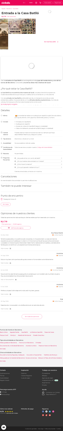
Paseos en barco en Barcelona (48, 345)
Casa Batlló (15, 8)
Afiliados (44, 375)
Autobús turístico (31, 345)
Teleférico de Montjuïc (51, 355)
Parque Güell (4, 335)
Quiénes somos (5, 373)
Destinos (23, 373)
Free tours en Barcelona (26, 342)
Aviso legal (40, 428)
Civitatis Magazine (26, 375)
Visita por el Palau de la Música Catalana (50, 358)
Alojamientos (46, 382)
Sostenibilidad (4, 378)
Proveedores (46, 373)
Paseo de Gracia (49, 332)
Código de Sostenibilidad (44, 147)
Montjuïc (13, 335)
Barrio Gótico (4, 332)
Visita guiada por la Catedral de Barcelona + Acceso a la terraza (18, 358)
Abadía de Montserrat (24, 335)
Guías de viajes (25, 378)
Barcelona (9, 8)
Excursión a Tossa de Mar (34, 355)
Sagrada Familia (14, 332)
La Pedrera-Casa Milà (36, 332)
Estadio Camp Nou (38, 335)
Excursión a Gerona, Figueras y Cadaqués (12, 355)
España (3, 8)
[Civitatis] (6, 3)
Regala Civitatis (4, 380)
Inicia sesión (47, 2)
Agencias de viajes (47, 378)
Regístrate (58, 2)
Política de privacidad (50, 428)
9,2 (4, 16)
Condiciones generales (31, 428)
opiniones (13, 16)
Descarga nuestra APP (8, 389)
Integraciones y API (48, 380)
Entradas (38, 342)
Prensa (2, 375)
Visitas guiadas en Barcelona (8, 342)
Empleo (44, 385)
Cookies (58, 428)
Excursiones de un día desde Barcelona (12, 345)
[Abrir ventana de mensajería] (3, 427)
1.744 (8, 16)
